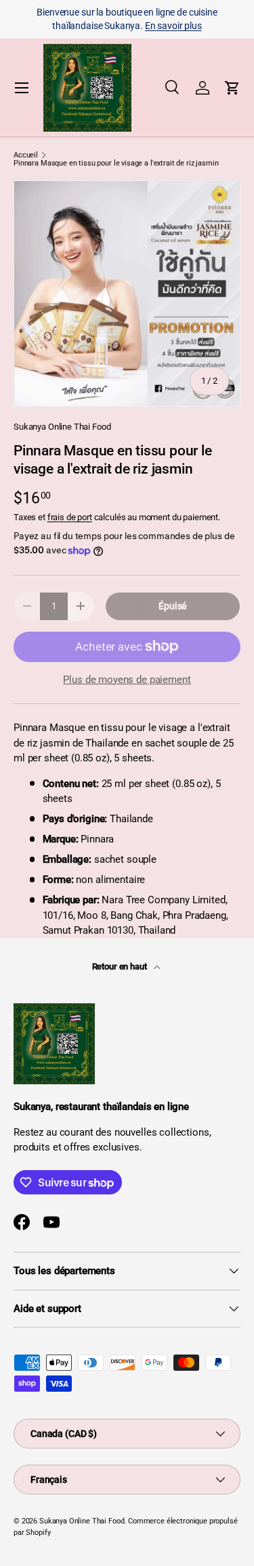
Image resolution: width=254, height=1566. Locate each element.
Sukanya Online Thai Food (62, 427)
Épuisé (172, 606)
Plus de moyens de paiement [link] (126, 680)
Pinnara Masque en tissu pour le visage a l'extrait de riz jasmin (116, 163)
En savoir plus (173, 25)
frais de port (69, 517)
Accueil (26, 155)
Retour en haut (120, 966)
